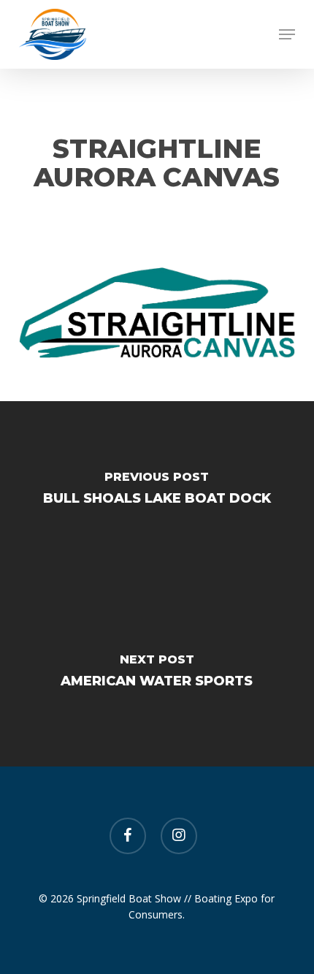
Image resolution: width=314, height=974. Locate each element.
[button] (287, 34)
